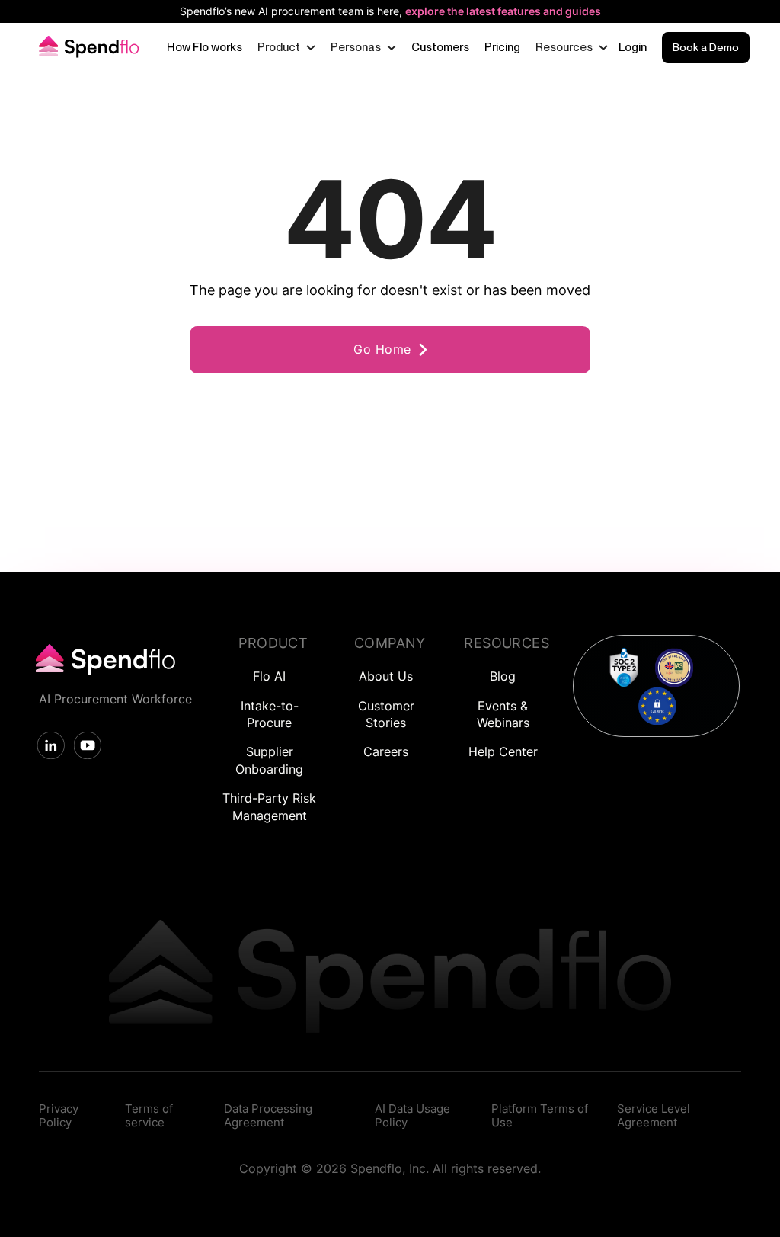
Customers (440, 47)
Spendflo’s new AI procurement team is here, (390, 11)
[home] (86, 48)
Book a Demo (706, 47)
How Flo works (204, 47)
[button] (286, 47)
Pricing (502, 47)
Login (633, 47)
